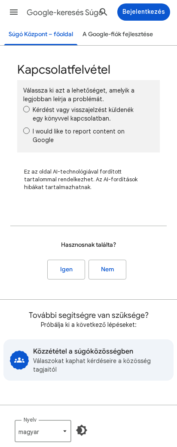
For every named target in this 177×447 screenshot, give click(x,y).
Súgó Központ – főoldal (41, 34)
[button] (13, 12)
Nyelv (30, 419)
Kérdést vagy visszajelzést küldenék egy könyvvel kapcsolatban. (83, 114)
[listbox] (43, 431)
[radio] (26, 109)
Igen (66, 269)
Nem (107, 269)
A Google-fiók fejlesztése (117, 34)
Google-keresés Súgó (65, 12)
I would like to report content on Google (79, 135)
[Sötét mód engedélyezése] (81, 430)
